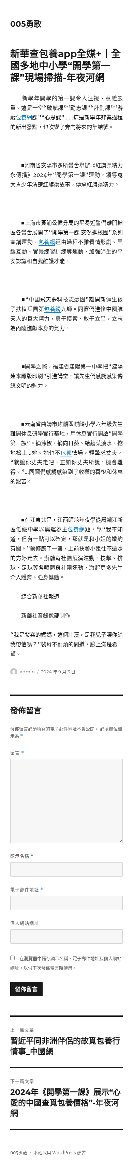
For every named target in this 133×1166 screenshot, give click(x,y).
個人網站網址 (24, 923)
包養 (66, 452)
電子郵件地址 (26, 890)
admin (27, 671)
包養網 (24, 117)
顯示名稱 (22, 856)
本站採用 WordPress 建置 (59, 1153)
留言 (17, 753)
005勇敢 (26, 24)
